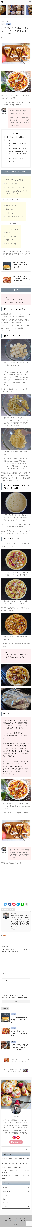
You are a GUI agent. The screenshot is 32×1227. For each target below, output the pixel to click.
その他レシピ (26, 1218)
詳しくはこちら (16, 1142)
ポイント (11, 162)
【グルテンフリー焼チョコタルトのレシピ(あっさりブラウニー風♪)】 (19, 1047)
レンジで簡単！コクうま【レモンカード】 (15, 1164)
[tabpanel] (16, 10)
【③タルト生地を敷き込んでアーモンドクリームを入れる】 (18, 153)
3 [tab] (12, 17)
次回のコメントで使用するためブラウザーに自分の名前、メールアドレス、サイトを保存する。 (15, 996)
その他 (5, 1220)
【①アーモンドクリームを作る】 (18, 144)
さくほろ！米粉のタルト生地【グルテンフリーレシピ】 (20, 1019)
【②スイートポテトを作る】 (18, 148)
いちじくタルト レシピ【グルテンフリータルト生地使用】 (19, 1033)
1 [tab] (9, 17)
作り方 (8, 140)
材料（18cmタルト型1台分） (15, 137)
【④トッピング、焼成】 (16, 159)
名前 (4, 973)
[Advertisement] (16, 882)
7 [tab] (19, 17)
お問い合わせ (12, 1220)
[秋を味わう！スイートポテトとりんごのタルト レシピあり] (18, 904)
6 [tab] (17, 17)
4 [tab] (14, 17)
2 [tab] (10, 17)
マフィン (5, 1218)
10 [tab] (24, 17)
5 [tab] (15, 17)
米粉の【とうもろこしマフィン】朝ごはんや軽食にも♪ (15, 1171)
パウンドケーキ (17, 1218)
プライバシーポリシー (23, 1220)
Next (30, 9)
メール (4, 981)
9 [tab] (22, 17)
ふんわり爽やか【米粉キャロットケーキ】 (15, 1167)
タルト (4, 935)
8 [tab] (21, 17)
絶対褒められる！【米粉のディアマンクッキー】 (15, 1177)
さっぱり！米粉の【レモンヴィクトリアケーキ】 (15, 1159)
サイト (4, 988)
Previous (1, 9)
